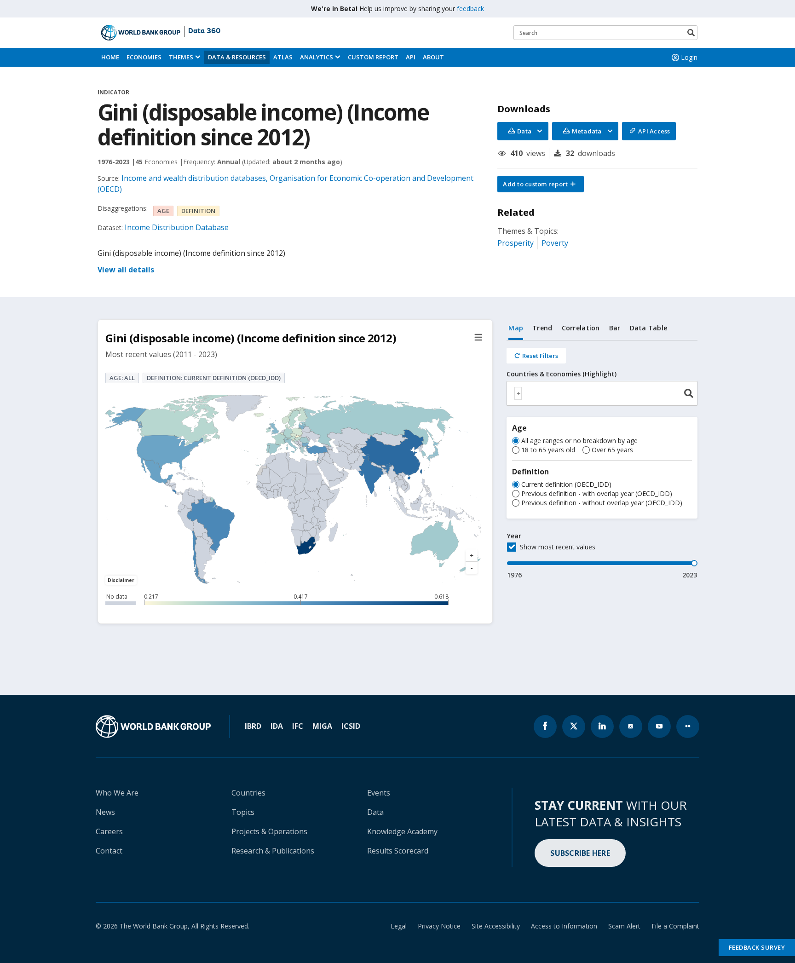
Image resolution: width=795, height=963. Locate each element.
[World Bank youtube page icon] (659, 726)
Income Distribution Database (177, 227)
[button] (540, 184)
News (105, 812)
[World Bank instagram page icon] (630, 726)
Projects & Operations (269, 831)
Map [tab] (515, 327)
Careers (109, 831)
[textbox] (518, 393)
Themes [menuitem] (181, 57)
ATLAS (283, 57)
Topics (242, 812)
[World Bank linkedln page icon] (602, 726)
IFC (297, 726)
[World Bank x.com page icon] (573, 726)
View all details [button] (126, 270)
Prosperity (515, 243)
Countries (248, 793)
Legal (399, 926)
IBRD (253, 726)
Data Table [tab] (649, 327)
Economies (144, 57)
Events (378, 793)
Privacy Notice (439, 926)
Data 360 (204, 31)
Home (110, 57)
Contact (109, 851)
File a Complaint (675, 926)
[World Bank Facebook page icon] (545, 726)
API (410, 57)
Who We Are (117, 793)
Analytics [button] (316, 57)
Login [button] (689, 57)
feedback (470, 8)
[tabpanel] (602, 460)
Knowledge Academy (402, 831)
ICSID (350, 726)
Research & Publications (272, 851)
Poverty (555, 243)
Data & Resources (237, 57)
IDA (277, 726)
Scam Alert (624, 926)
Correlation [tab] (581, 327)
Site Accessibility (496, 926)
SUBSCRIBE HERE (580, 853)
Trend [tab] (542, 327)
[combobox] (602, 393)
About (433, 57)
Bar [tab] (615, 327)
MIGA (322, 726)
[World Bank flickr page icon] (687, 726)
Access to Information (564, 926)
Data (375, 812)
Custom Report (373, 57)
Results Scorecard (397, 851)
